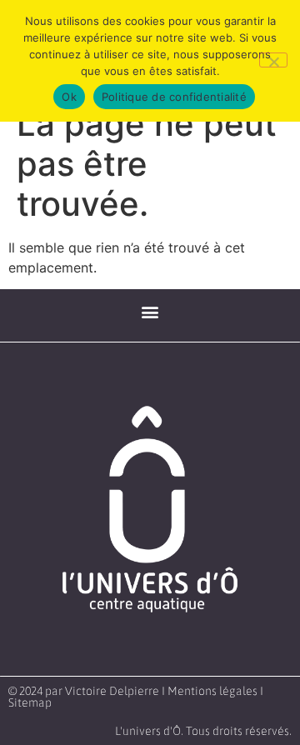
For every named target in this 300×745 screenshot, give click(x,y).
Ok (69, 96)
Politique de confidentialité (174, 96)
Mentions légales (213, 691)
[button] (150, 311)
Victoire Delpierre (112, 691)
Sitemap (30, 702)
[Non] (273, 60)
